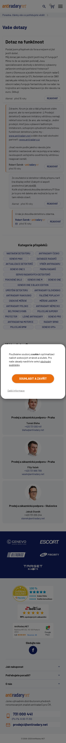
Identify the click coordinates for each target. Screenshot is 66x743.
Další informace (16, 390)
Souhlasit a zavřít (33, 378)
